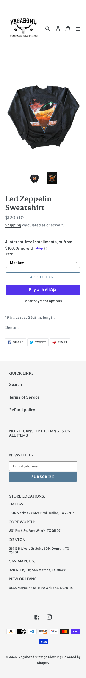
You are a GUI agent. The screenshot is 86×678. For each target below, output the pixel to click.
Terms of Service (24, 397)
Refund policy (22, 409)
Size (9, 254)
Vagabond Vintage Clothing (40, 657)
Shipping (13, 225)
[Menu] (78, 28)
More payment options (43, 301)
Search (15, 384)
